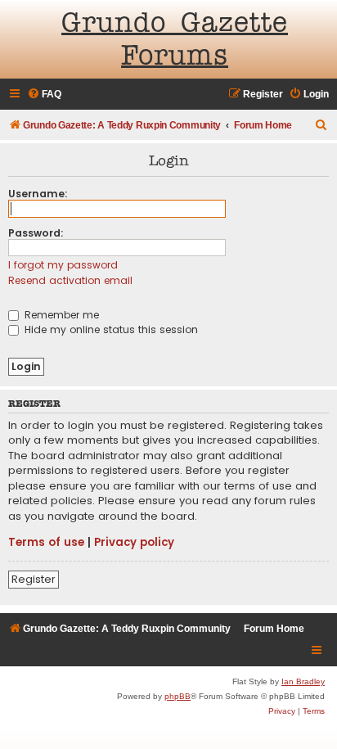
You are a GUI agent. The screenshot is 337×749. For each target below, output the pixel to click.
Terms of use (46, 542)
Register (33, 579)
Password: (36, 233)
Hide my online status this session (109, 329)
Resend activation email (70, 280)
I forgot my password (63, 265)
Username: (38, 194)
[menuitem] (44, 94)
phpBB (177, 696)
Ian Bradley (303, 681)
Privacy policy (134, 542)
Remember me (60, 315)
